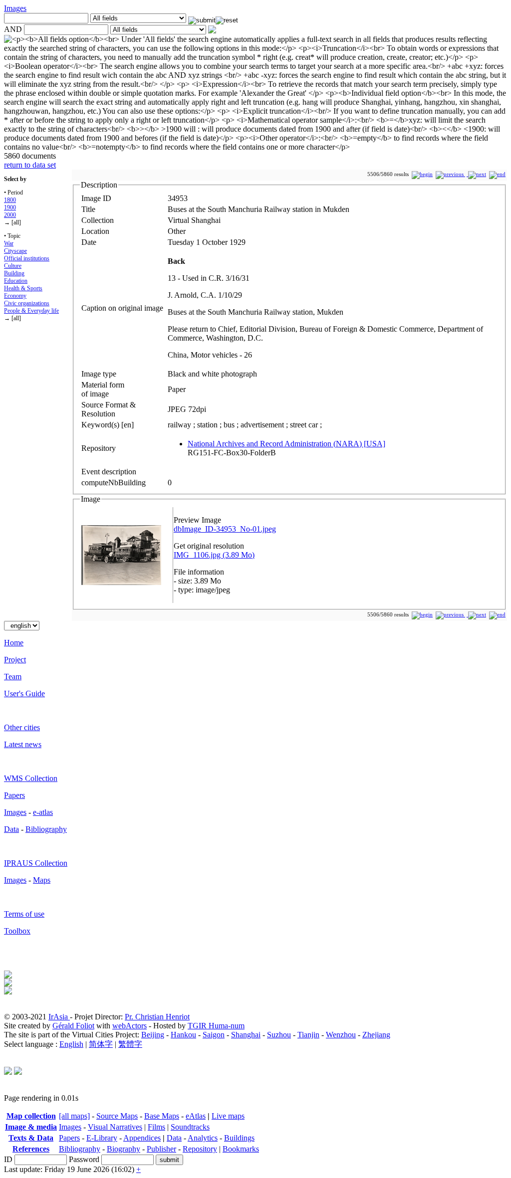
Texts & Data (30, 1138)
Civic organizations (26, 303)
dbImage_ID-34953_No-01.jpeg (225, 529)
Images (15, 8)
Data (11, 829)
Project (15, 659)
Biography (123, 1149)
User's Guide (24, 693)
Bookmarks (241, 1149)
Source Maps (117, 1116)
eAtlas (196, 1116)
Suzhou (279, 1034)
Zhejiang (376, 1034)
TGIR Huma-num (216, 1025)
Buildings (239, 1138)
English (71, 1044)
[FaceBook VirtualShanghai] (18, 1072)
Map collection (31, 1116)
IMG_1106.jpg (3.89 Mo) (214, 555)
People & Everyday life (31, 310)
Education (15, 280)
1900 (10, 207)
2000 (10, 214)
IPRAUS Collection (35, 863)
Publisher (161, 1149)
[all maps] (74, 1116)
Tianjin (308, 1034)
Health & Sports (23, 288)
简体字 (101, 1044)
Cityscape (15, 250)
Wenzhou (341, 1034)
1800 (10, 199)
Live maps (228, 1116)
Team (12, 676)
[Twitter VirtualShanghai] (8, 1072)
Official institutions (26, 258)
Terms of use (24, 914)
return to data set (30, 165)
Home (13, 642)
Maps (41, 880)
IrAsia (59, 1016)
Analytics (203, 1138)
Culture (12, 265)
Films (156, 1127)
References (30, 1149)
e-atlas (43, 812)
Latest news (22, 744)
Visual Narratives (115, 1127)
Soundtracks (190, 1127)
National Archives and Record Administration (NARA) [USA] (286, 443)
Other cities (22, 727)
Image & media (31, 1127)
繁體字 (130, 1044)
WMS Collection (30, 778)
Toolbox (17, 931)
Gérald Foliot (73, 1025)
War (8, 243)
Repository (200, 1149)
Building (14, 273)
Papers (14, 795)
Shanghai (245, 1034)
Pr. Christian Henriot (157, 1016)
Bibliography (46, 829)
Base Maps (161, 1116)
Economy (15, 295)
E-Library (101, 1138)
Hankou (183, 1034)
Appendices (142, 1138)
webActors (129, 1025)
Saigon (214, 1034)
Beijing (152, 1034)
